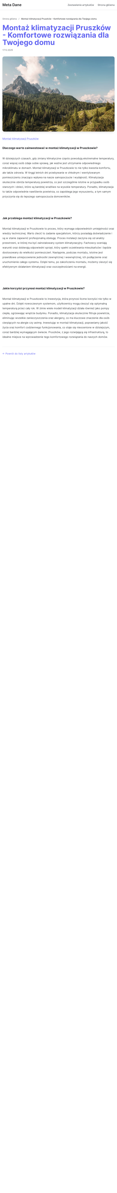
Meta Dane (11, 5)
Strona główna (106, 4)
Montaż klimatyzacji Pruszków (20, 138)
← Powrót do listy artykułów (18, 353)
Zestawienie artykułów (81, 4)
